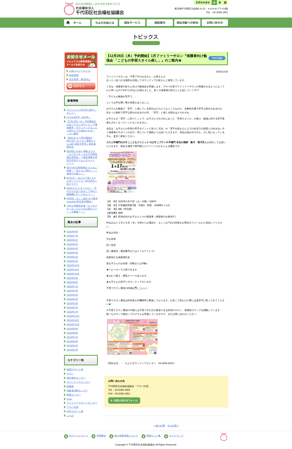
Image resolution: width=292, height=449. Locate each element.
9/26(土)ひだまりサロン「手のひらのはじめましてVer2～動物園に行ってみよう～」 (82, 191)
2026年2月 (72, 257)
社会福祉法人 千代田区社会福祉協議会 (94, 9)
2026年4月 (72, 248)
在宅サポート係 (75, 411)
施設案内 (160, 22)
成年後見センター (76, 378)
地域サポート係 (75, 369)
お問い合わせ (215, 22)
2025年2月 (72, 307)
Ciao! (69, 399)
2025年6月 (72, 290)
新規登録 (74, 75)
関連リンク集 (154, 435)
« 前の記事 (159, 425)
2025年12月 (73, 265)
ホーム (77, 22)
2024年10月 (73, 324)
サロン (70, 373)
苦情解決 (101, 435)
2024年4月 (72, 349)
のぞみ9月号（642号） (79, 117)
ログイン (81, 86)
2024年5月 (72, 345)
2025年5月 (72, 295)
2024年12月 (73, 316)
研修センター (74, 394)
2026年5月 (72, 244)
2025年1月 (72, 311)
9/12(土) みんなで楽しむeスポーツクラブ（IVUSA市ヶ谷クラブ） (82, 181)
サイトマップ (176, 435)
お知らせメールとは (79, 71)
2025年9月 (72, 278)
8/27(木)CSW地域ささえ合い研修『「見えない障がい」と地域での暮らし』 (82, 170)
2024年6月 (72, 341)
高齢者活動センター (77, 390)
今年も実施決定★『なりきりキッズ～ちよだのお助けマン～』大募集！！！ (82, 208)
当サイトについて (78, 435)
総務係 (70, 386)
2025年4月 (72, 299)
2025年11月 (73, 269)
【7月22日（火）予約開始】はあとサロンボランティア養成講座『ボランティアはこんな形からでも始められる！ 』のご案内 (82, 127)
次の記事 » (173, 425)
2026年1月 (72, 261)
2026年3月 (72, 252)
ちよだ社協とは (105, 22)
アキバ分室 (72, 407)
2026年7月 (72, 235)
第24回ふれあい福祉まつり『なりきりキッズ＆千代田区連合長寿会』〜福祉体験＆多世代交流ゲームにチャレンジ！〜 (82, 157)
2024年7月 (72, 337)
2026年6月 (72, 240)
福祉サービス (132, 22)
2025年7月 (72, 286)
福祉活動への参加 (187, 22)
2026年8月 (72, 231)
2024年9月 (72, 328)
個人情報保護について (126, 435)
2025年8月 (72, 282)
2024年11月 (73, 320)
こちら (141, 288)
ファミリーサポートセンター (82, 403)
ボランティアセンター (78, 382)
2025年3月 (72, 303)
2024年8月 (72, 333)
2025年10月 (73, 273)
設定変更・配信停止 (79, 79)
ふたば (70, 415)
